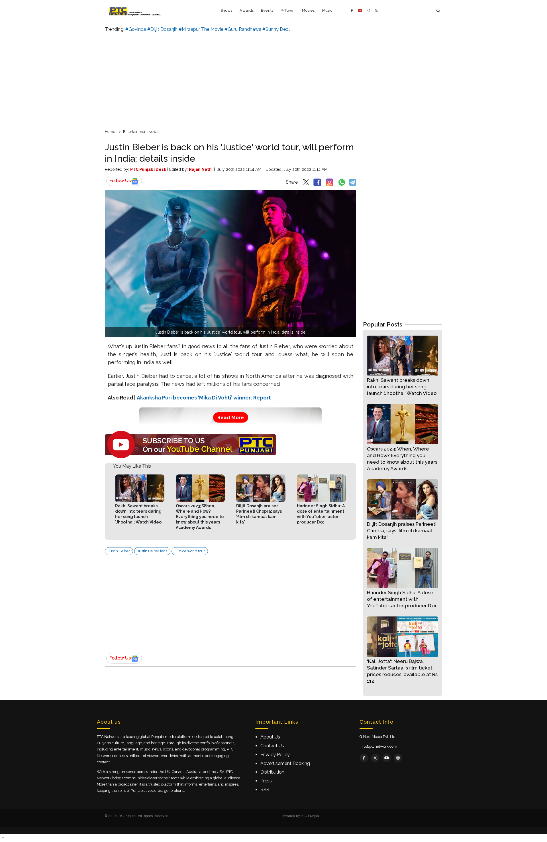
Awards (247, 10)
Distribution (272, 772)
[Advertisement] (273, 80)
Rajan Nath (200, 169)
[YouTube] (360, 10)
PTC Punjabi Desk (148, 169)
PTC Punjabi (310, 816)
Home (110, 131)
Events (267, 10)
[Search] (438, 11)
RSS (264, 789)
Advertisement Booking (285, 763)
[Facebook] (352, 11)
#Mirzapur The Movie (201, 29)
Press (266, 781)
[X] (376, 10)
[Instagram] (368, 11)
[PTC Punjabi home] (135, 10)
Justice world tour (190, 551)
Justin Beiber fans (152, 551)
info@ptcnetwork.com (378, 746)
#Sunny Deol (276, 29)
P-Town (288, 10)
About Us (270, 737)
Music (327, 10)
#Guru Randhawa (242, 29)
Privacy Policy (275, 754)
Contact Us (272, 745)
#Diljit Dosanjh (162, 29)
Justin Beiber (119, 551)
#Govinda (135, 29)
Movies (308, 10)
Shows (226, 10)
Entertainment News (140, 131)
